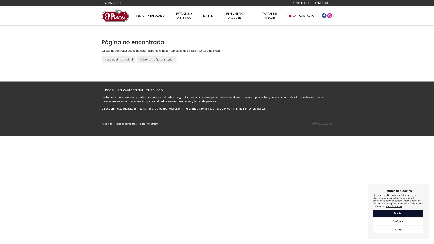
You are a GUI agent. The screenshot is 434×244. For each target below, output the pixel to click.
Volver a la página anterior (157, 59)
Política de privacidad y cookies (129, 123)
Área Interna (153, 123)
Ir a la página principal (118, 59)
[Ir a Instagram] (329, 15)
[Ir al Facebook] (324, 15)
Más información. (394, 206)
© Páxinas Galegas (321, 124)
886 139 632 (206, 108)
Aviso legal (107, 123)
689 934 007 (224, 108)
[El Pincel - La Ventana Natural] (115, 15)
